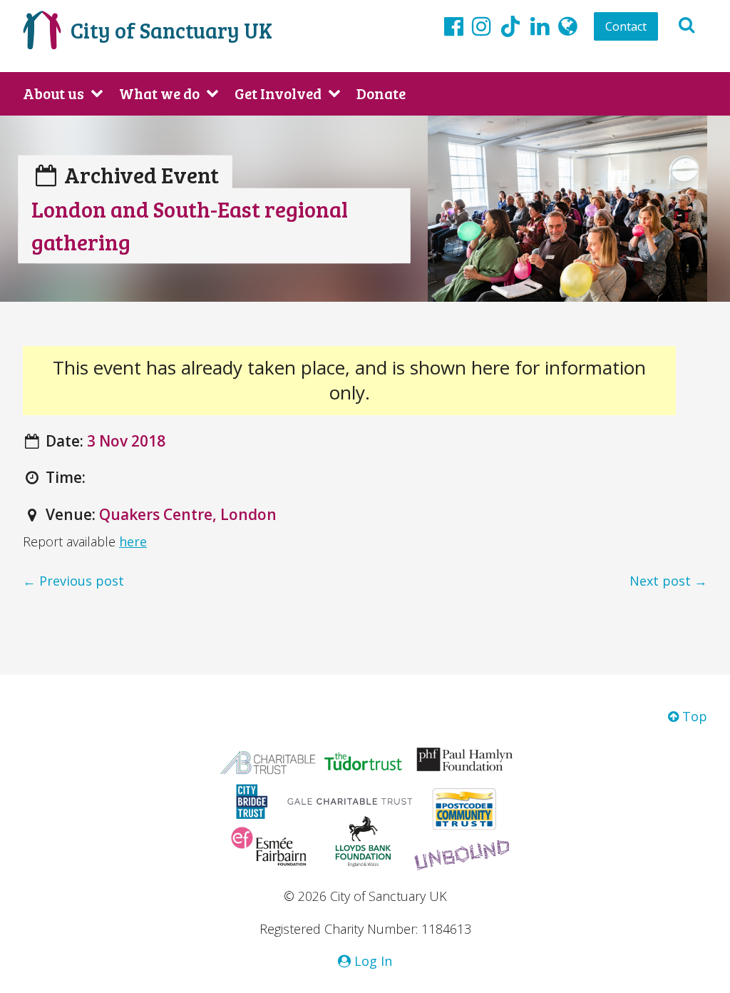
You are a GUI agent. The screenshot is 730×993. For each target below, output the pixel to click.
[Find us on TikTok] (510, 29)
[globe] (567, 26)
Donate (381, 93)
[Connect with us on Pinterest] (540, 26)
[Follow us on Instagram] (481, 26)
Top (693, 716)
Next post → (668, 580)
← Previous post (73, 580)
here (133, 541)
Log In (371, 960)
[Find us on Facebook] (453, 26)
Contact (626, 26)
